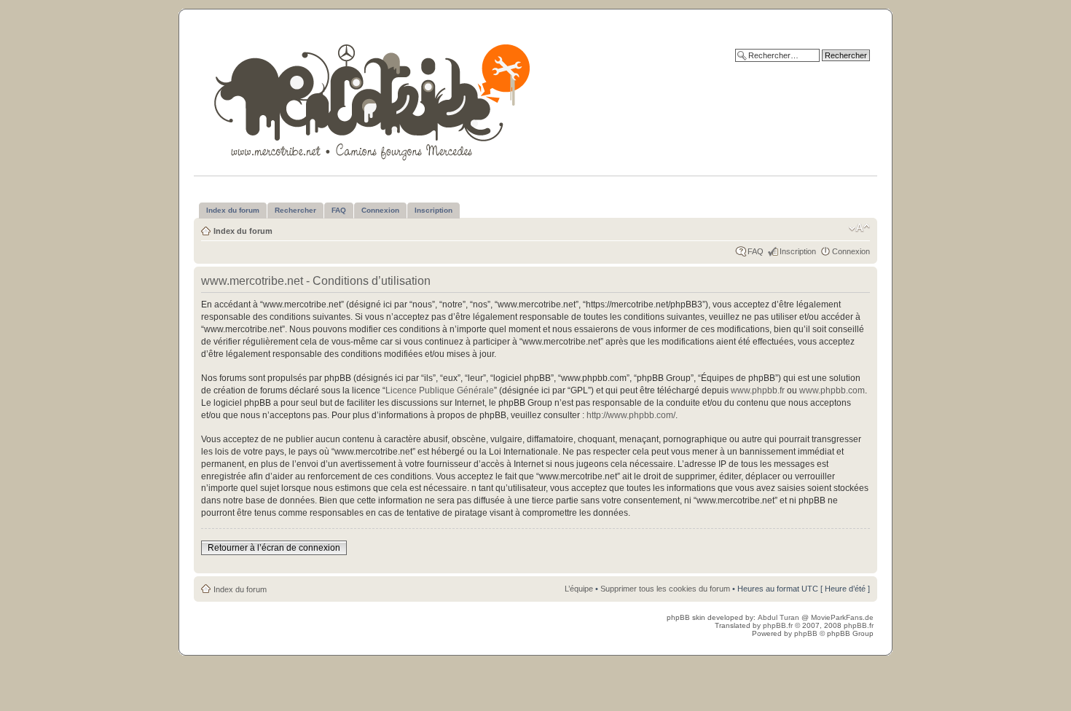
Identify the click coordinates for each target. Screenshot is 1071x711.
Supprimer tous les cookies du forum (665, 588)
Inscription (798, 251)
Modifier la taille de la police (859, 228)
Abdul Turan (779, 617)
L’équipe (579, 588)
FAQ (756, 251)
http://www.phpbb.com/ (630, 415)
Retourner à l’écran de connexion (274, 548)
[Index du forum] (373, 99)
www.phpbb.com (832, 390)
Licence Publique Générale (439, 390)
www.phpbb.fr (758, 390)
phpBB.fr (778, 625)
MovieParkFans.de (842, 617)
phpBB (805, 633)
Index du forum (242, 231)
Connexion (851, 251)
